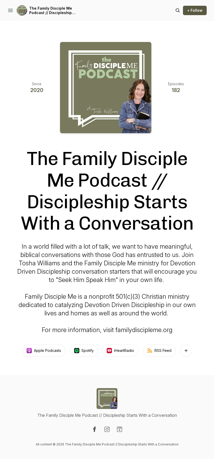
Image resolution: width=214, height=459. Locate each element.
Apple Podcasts (47, 350)
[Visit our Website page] (119, 429)
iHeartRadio (124, 350)
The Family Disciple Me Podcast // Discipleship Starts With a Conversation (54, 10)
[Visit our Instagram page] (107, 429)
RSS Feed (162, 350)
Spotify (87, 350)
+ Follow (195, 10)
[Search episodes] (178, 10)
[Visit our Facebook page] (94, 429)
